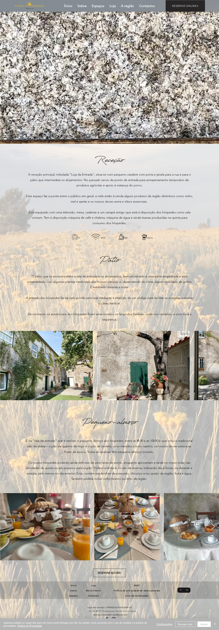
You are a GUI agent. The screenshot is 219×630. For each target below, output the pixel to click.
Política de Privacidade (29, 625)
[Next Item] (213, 365)
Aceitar (204, 624)
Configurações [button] (164, 624)
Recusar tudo (185, 624)
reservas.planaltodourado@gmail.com (110, 614)
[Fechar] (215, 624)
